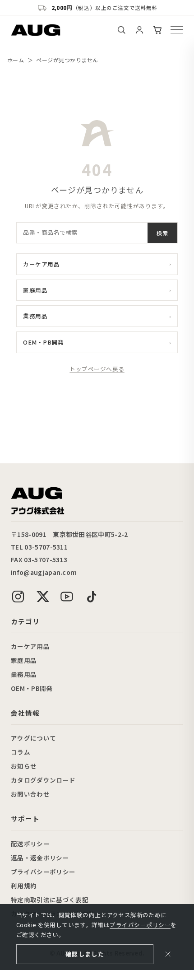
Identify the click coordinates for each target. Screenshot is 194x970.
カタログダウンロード (43, 779)
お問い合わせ (30, 793)
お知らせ (24, 765)
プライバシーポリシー (43, 871)
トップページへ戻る (97, 368)
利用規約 (24, 885)
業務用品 (97, 316)
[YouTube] (67, 596)
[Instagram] (18, 596)
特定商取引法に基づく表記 (49, 899)
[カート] (157, 30)
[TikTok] (91, 596)
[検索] (121, 30)
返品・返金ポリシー (40, 857)
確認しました (84, 954)
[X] (42, 596)
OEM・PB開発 (97, 342)
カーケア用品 (97, 264)
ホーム (15, 60)
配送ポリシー (30, 843)
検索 (162, 233)
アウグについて (33, 737)
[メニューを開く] (177, 29)
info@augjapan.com (44, 572)
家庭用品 (97, 290)
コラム (20, 751)
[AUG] (35, 30)
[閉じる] (168, 954)
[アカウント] (139, 30)
